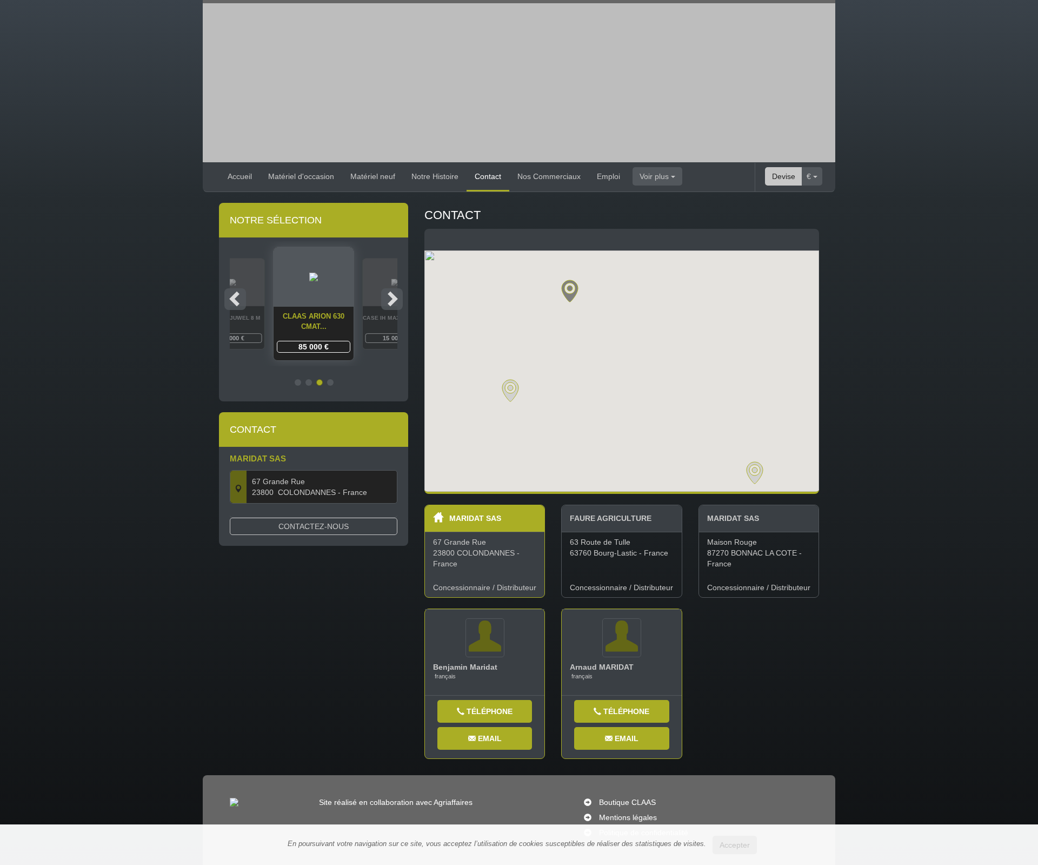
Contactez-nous (313, 526)
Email (489, 738)
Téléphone (488, 711)
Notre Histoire (434, 176)
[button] (569, 291)
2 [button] (308, 382)
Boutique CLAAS (627, 802)
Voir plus (655, 176)
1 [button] (298, 382)
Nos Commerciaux (549, 176)
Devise (783, 176)
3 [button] (319, 382)
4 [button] (330, 382)
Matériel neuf (372, 176)
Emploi (608, 176)
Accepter (735, 845)
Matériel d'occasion (301, 176)
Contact (488, 176)
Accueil (240, 176)
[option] (313, 304)
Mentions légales (628, 817)
